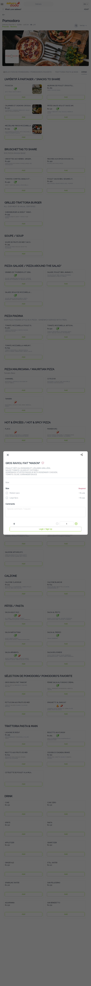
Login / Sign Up (45, 529)
